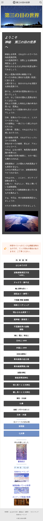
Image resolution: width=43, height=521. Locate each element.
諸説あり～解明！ (24, 512)
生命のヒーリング (21, 472)
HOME (6, 512)
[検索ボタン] (40, 2)
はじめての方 (14, 512)
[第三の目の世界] (21, 2)
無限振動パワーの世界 (21, 485)
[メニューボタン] (2, 2)
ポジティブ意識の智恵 (21, 497)
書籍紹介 (21, 462)
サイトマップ (34, 512)
